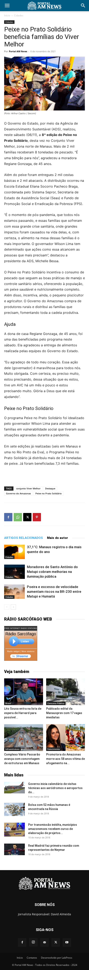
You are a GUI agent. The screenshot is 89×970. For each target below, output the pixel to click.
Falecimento (53, 749)
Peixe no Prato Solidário (48, 493)
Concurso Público (55, 703)
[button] (7, 5)
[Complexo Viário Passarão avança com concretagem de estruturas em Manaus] (23, 737)
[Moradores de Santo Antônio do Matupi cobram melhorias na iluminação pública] (14, 572)
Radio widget (13, 651)
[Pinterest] (37, 517)
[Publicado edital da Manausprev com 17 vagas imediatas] (65, 691)
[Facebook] (8, 517)
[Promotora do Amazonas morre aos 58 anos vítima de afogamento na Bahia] (65, 737)
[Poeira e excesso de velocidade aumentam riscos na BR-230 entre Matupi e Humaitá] (14, 591)
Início (7, 15)
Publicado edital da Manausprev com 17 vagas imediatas (64, 713)
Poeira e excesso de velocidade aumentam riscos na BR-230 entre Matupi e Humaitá (54, 591)
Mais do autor (57, 538)
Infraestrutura (12, 749)
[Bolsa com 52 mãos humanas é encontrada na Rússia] (14, 809)
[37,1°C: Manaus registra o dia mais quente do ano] (14, 552)
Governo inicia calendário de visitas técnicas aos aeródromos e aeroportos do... (55, 788)
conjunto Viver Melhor (28, 488)
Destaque (50, 488)
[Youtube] (67, 942)
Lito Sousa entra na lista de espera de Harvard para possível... (22, 713)
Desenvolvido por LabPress (56, 957)
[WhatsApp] (18, 517)
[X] (27, 517)
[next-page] (13, 607)
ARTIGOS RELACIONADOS (23, 538)
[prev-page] (6, 607)
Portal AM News (18, 51)
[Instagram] (33, 942)
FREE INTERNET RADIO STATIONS (20, 628)
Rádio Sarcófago (20, 634)
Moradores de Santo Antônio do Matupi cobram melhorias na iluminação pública (52, 571)
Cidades (18, 15)
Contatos (32, 957)
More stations (28, 651)
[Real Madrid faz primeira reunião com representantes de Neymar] (14, 849)
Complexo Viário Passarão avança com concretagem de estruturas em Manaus (22, 759)
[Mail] (44, 942)
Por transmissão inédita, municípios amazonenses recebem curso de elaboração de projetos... (52, 829)
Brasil (8, 703)
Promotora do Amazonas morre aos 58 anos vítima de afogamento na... (65, 759)
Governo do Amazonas (18, 493)
